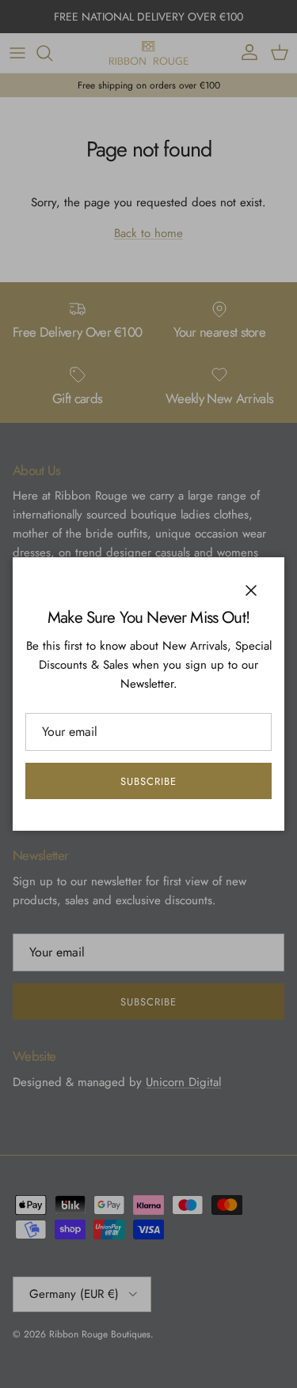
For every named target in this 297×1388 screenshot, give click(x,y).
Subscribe (148, 781)
